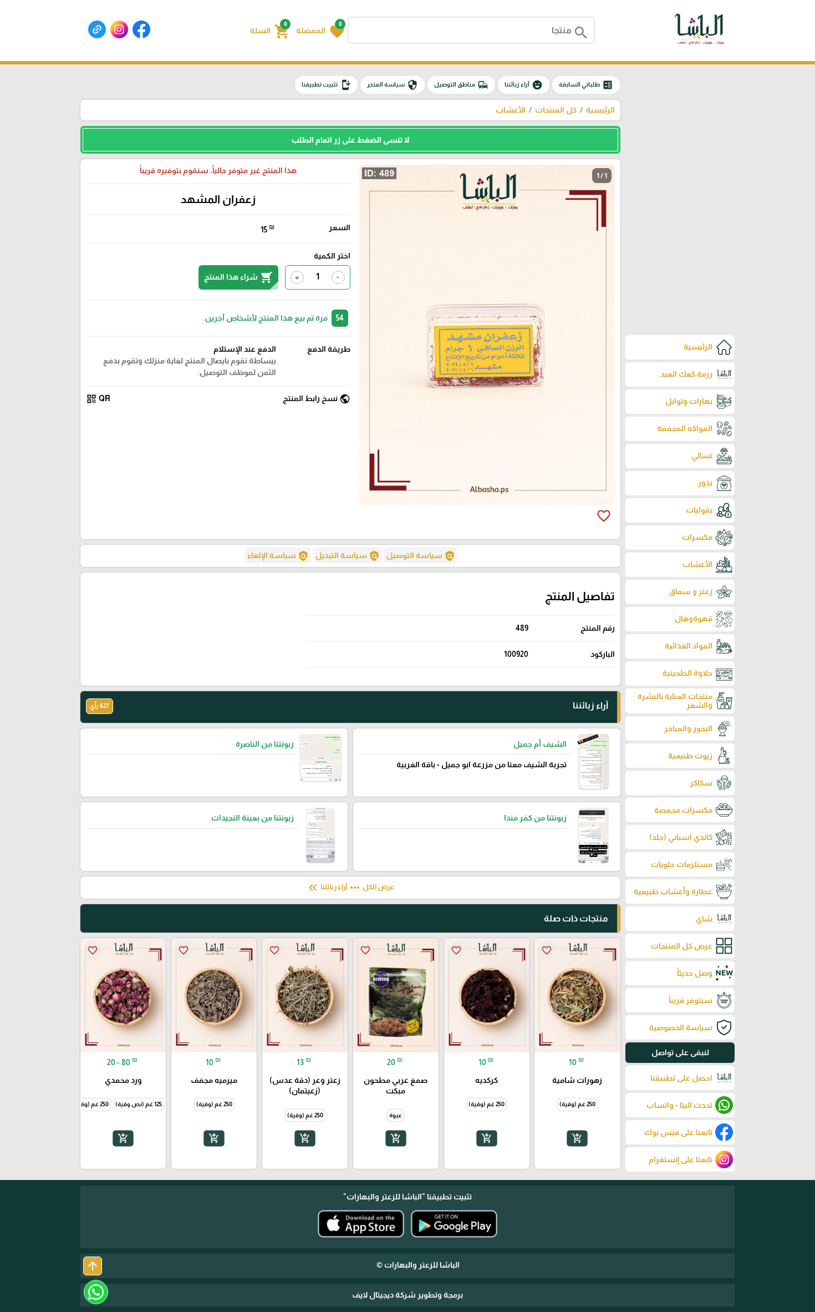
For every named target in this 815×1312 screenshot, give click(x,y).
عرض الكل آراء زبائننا (350, 887)
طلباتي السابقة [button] (586, 84)
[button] (320, 30)
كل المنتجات (556, 109)
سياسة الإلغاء (278, 555)
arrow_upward (92, 1266)
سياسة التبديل (347, 555)
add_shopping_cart (577, 1138)
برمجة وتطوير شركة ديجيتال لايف (407, 1294)
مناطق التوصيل (461, 84)
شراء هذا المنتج (238, 277)
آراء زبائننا (524, 84)
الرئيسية (600, 109)
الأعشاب (511, 109)
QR (98, 398)
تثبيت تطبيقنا (326, 84)
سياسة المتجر (392, 84)
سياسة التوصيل (420, 555)
